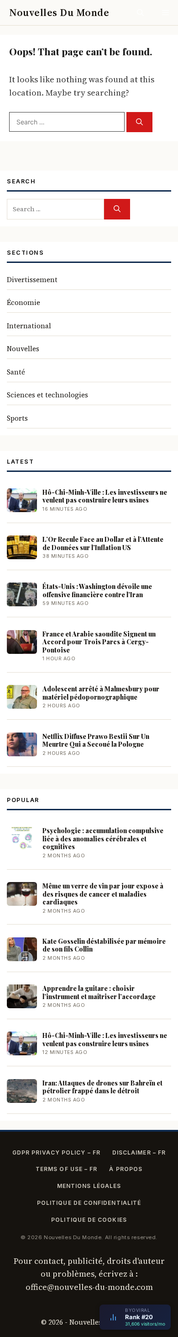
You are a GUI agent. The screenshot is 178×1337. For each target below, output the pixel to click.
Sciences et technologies (47, 395)
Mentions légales (89, 1185)
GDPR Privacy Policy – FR (56, 1152)
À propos (125, 1169)
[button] (140, 12)
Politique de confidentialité (89, 1202)
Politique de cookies (89, 1219)
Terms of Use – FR (66, 1169)
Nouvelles (23, 348)
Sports (17, 418)
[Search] (139, 122)
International (29, 326)
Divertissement (32, 279)
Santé (16, 372)
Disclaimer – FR (139, 1152)
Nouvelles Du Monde (59, 12)
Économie (23, 302)
